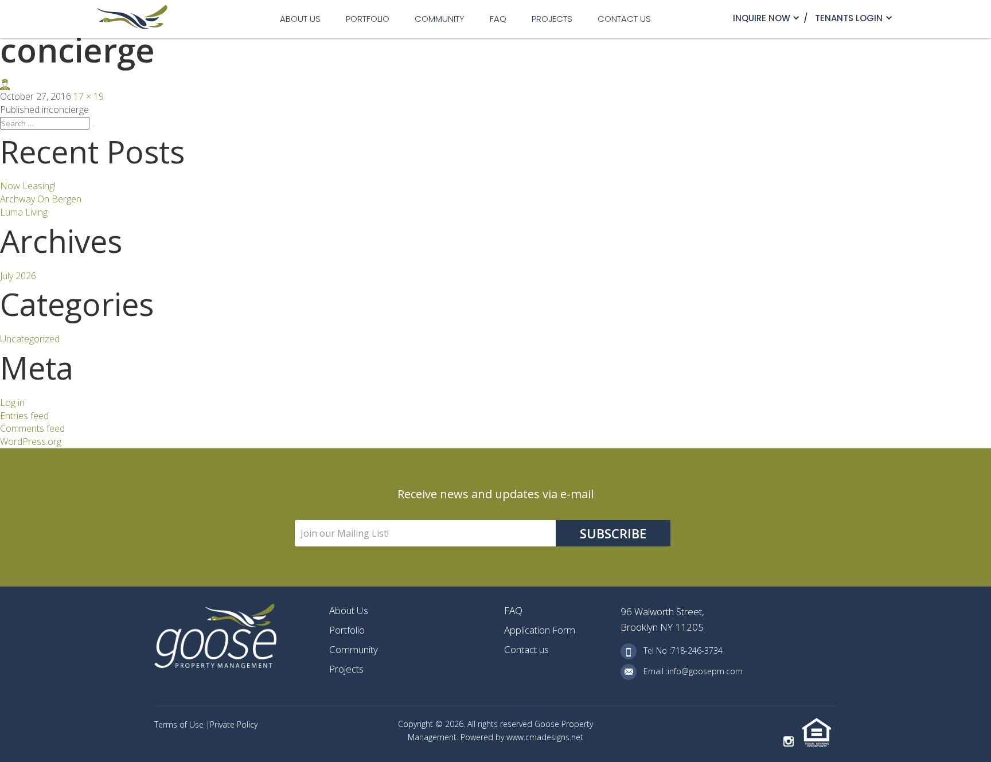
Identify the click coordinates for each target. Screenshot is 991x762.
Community (440, 19)
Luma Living (24, 212)
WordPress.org (30, 441)
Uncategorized (30, 339)
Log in (12, 402)
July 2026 (18, 275)
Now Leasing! (28, 185)
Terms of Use (180, 724)
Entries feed (24, 415)
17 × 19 (88, 96)
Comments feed (32, 428)
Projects (552, 19)
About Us (300, 19)
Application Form (539, 629)
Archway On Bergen (40, 199)
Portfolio (367, 19)
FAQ (498, 19)
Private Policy (233, 724)
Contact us (624, 19)
